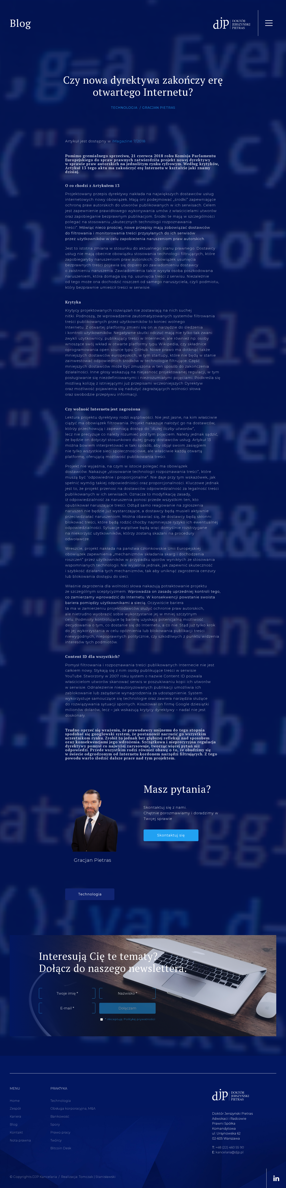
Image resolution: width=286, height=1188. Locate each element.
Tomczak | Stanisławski (97, 1177)
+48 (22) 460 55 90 (230, 1147)
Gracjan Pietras (158, 108)
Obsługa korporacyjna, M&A (72, 1108)
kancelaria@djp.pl (230, 1152)
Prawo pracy (60, 1132)
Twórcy (55, 1140)
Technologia (124, 108)
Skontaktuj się (171, 835)
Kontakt (16, 1132)
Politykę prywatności (139, 1019)
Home (15, 1101)
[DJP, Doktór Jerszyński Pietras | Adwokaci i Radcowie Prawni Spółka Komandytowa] (232, 23)
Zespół (15, 1108)
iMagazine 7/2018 (129, 141)
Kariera (15, 1116)
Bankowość (59, 1116)
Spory (55, 1124)
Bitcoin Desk (60, 1148)
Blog (14, 1124)
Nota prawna (20, 1140)
